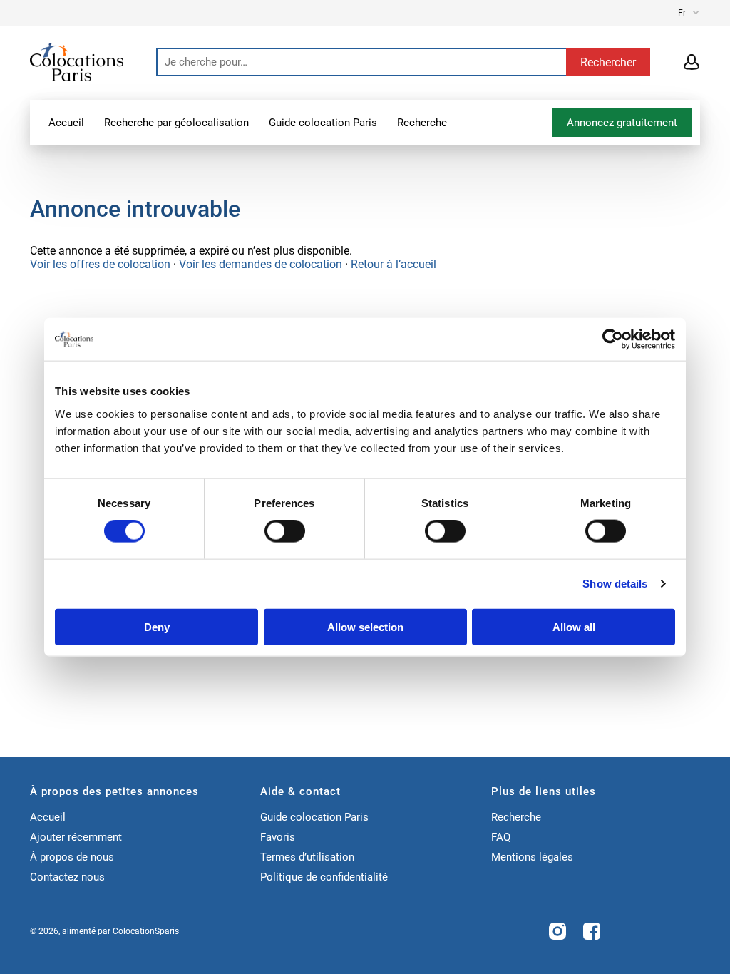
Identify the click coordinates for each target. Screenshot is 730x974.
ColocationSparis (146, 931)
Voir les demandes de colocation (260, 264)
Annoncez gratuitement (622, 122)
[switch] (284, 531)
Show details (614, 584)
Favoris (277, 837)
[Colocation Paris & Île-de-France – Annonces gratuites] (76, 61)
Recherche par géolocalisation (176, 122)
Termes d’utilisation (307, 857)
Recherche (422, 122)
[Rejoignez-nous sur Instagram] (557, 931)
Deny (157, 626)
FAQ (500, 837)
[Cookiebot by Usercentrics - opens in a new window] (612, 339)
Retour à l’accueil (393, 264)
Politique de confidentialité (324, 877)
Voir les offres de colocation (100, 264)
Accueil (66, 122)
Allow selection (365, 626)
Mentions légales (532, 857)
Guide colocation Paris (323, 122)
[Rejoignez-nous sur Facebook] (591, 931)
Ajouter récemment (76, 837)
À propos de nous (72, 857)
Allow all (573, 626)
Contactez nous (67, 877)
